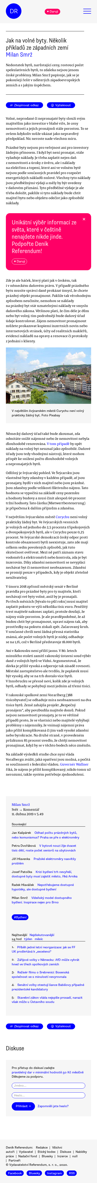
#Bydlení (20, 917)
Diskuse (65, 1152)
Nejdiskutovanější (42, 935)
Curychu (62, 517)
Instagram (54, 1173)
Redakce (42, 1147)
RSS (72, 1173)
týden (28, 939)
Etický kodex (46, 1152)
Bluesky (47, 1156)
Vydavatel (26, 1152)
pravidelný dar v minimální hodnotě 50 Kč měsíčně (47, 1072)
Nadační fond (27, 1156)
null (75, 1156)
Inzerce (62, 1156)
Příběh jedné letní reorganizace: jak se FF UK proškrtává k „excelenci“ (43, 949)
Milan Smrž (19, 54)
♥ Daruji (52, 11)
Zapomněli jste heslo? (53, 1106)
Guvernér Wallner (74, 764)
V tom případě (58, 443)
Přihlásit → (23, 1106)
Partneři (14, 1160)
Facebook (15, 1173)
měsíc (39, 939)
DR (14, 11)
